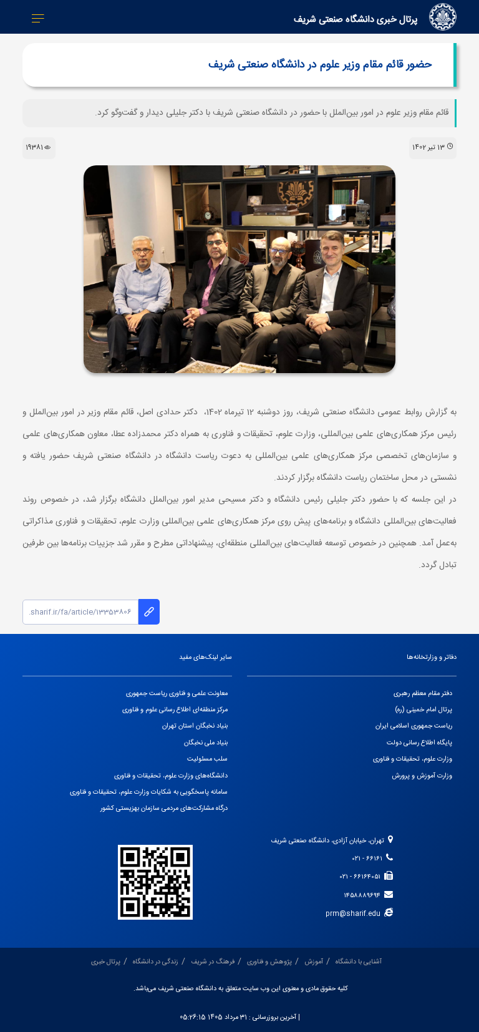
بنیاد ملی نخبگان (206, 743)
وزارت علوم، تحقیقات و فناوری (412, 759)
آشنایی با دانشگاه (359, 962)
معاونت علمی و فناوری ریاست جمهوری (177, 693)
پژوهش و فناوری (269, 962)
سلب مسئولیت (207, 759)
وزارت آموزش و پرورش (422, 776)
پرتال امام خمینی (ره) (423, 710)
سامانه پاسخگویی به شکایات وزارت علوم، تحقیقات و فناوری (149, 792)
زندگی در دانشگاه (155, 962)
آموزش (313, 962)
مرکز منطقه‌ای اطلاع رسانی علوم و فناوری (175, 710)
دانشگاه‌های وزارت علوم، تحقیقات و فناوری (171, 776)
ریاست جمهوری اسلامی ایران (413, 726)
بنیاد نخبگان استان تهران (195, 726)
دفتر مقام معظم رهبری (423, 693)
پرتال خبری (105, 962)
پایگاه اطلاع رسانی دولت (419, 743)
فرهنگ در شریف (213, 962)
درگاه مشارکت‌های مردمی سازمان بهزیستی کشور (164, 808)
